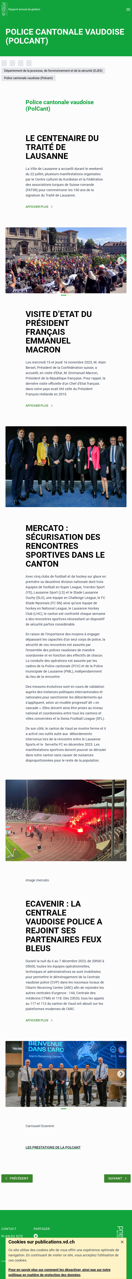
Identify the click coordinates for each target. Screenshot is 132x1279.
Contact (8, 1229)
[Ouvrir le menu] (128, 9)
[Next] (121, 260)
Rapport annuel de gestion (24, 9)
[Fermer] (122, 1242)
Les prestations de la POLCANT (53, 1147)
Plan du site (12, 1236)
